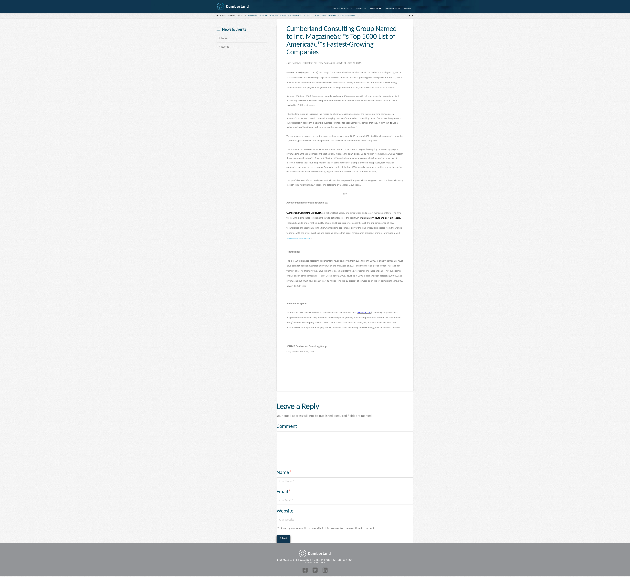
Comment (287, 426)
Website (285, 511)
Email (284, 491)
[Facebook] (305, 570)
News (224, 16)
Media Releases (236, 16)
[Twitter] (315, 570)
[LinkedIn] (325, 570)
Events (225, 46)
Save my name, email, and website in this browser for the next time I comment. (328, 528)
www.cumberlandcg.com (298, 238)
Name (284, 472)
